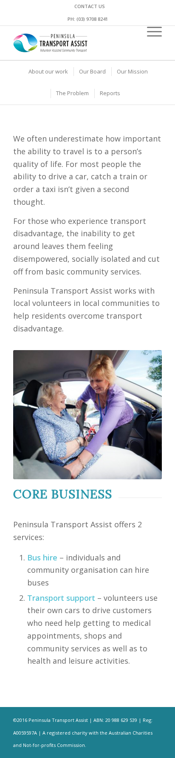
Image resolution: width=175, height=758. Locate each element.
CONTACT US (89, 6)
